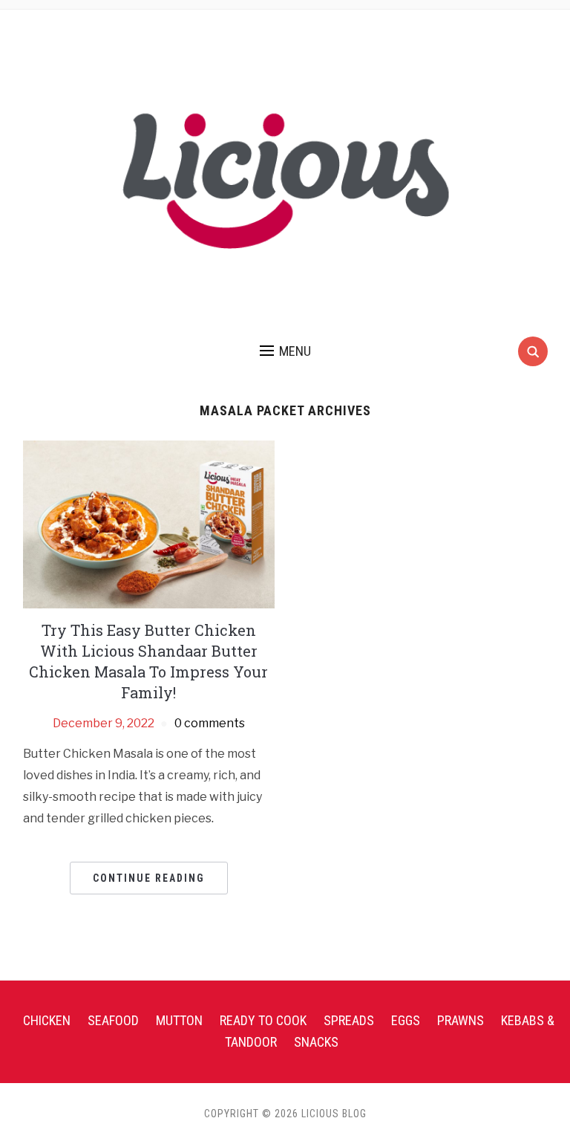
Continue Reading (149, 878)
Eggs (405, 1020)
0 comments (209, 723)
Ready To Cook (263, 1020)
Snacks (316, 1042)
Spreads (349, 1020)
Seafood (113, 1020)
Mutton (179, 1020)
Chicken (47, 1020)
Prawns (460, 1020)
